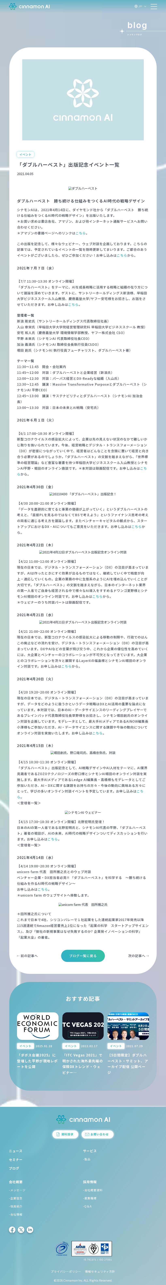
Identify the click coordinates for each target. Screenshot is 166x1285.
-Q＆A (87, 1206)
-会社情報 (15, 1214)
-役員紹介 (15, 1206)
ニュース (15, 1150)
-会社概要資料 (93, 1190)
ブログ (14, 1168)
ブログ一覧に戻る (83, 955)
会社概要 (16, 1181)
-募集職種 (90, 1198)
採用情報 (90, 1181)
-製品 (86, 1159)
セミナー (16, 1159)
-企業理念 (15, 1198)
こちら (81, 233)
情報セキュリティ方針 (100, 1271)
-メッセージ (17, 1190)
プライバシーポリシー (66, 1271)
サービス (90, 1150)
